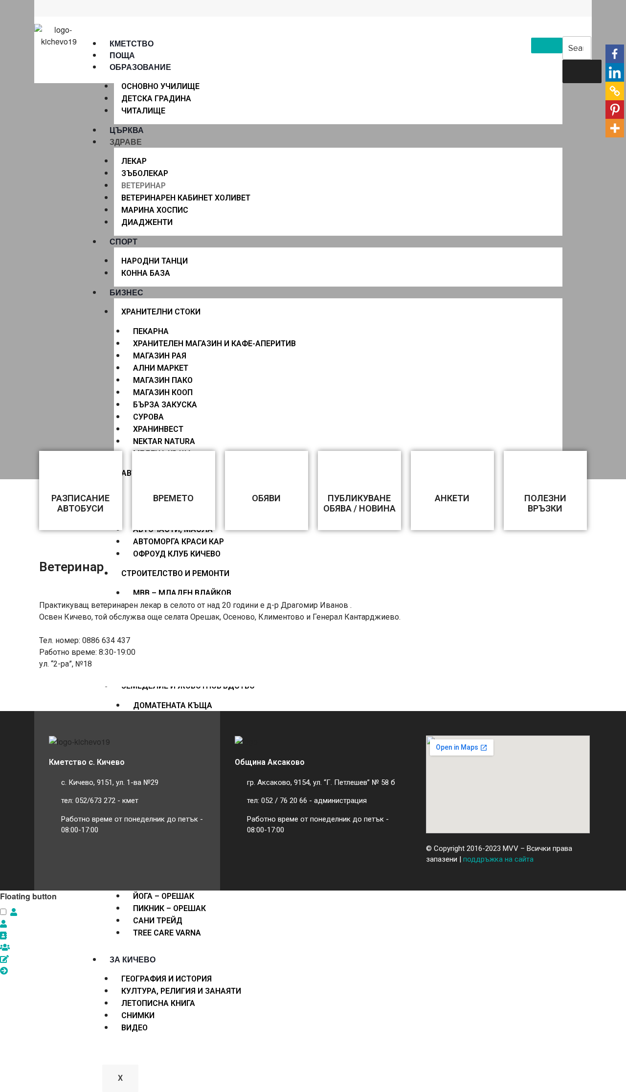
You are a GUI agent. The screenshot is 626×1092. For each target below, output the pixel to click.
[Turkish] (113, 10)
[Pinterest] (614, 109)
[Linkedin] (614, 72)
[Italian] (81, 10)
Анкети (452, 498)
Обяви (266, 498)
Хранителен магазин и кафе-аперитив (214, 343)
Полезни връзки (545, 503)
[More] (614, 128)
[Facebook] (614, 54)
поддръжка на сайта (498, 859)
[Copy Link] (614, 91)
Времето (173, 498)
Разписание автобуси (80, 503)
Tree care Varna (167, 932)
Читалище (143, 110)
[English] (49, 10)
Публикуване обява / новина (359, 503)
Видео (134, 1027)
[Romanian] (92, 10)
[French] (60, 10)
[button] (13, 911)
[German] (70, 10)
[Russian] (103, 10)
